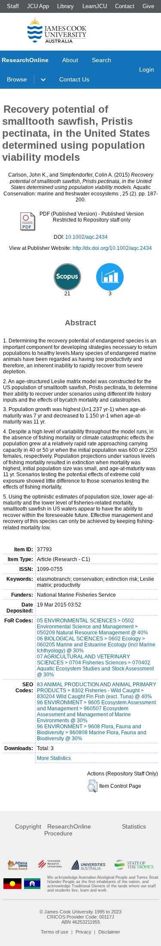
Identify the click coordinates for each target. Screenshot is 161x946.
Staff (13, 6)
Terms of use (54, 931)
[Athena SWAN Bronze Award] (17, 865)
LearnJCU (94, 6)
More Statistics (54, 758)
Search (101, 60)
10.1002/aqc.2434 (86, 237)
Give (148, 6)
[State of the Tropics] (134, 865)
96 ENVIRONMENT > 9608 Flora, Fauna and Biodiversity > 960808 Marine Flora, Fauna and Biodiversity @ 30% (91, 733)
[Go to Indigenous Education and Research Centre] (12, 883)
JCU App (38, 6)
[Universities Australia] (88, 865)
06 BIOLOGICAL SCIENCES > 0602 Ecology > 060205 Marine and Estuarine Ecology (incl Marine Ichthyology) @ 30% (96, 645)
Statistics (134, 826)
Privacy (83, 931)
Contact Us (74, 79)
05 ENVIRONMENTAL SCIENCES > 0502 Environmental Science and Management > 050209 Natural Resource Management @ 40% (92, 627)
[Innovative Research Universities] (49, 865)
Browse (17, 79)
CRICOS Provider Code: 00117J (80, 916)
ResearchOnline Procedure (67, 830)
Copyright (28, 826)
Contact (124, 6)
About (70, 60)
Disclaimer (109, 931)
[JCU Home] (57, 29)
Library (65, 6)
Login (146, 69)
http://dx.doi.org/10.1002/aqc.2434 (112, 248)
